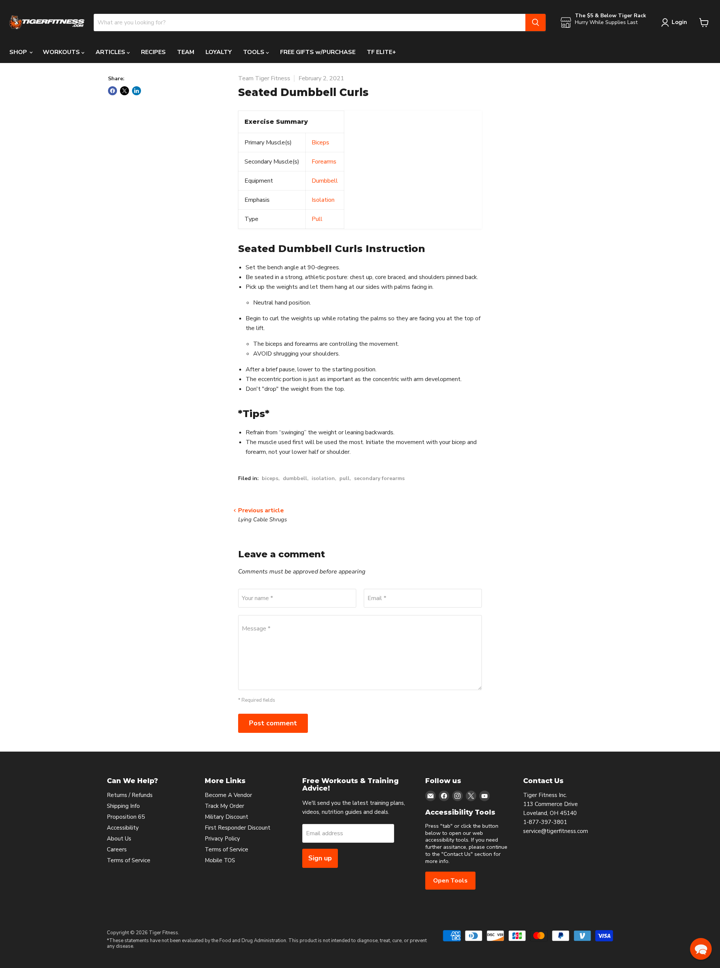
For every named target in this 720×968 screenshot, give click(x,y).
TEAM (185, 52)
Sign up (320, 858)
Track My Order (224, 806)
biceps (270, 478)
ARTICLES (111, 52)
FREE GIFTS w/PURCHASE (318, 52)
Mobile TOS (220, 860)
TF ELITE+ (381, 52)
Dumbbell (325, 181)
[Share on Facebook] (112, 90)
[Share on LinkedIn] (136, 90)
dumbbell (295, 478)
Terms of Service (128, 860)
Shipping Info (123, 806)
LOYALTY (219, 52)
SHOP (18, 52)
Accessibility (123, 827)
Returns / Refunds (130, 795)
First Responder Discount (237, 827)
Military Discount (226, 817)
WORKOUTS (62, 52)
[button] (701, 949)
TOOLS (254, 52)
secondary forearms (379, 478)
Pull (317, 219)
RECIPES (153, 52)
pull (344, 478)
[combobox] (309, 22)
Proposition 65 (126, 817)
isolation (323, 478)
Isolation (323, 200)
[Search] (535, 22)
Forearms (324, 162)
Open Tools (450, 880)
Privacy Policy (222, 838)
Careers (117, 849)
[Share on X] (124, 90)
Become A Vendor (228, 795)
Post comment (273, 723)
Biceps (320, 142)
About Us (119, 838)
